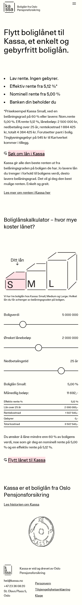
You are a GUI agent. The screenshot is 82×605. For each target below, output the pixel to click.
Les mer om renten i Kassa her (27, 192)
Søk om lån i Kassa (26, 153)
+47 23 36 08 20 (14, 586)
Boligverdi (11, 314)
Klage (39, 595)
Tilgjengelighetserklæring (52, 589)
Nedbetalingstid (16, 361)
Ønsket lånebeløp (17, 337)
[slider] (22, 324)
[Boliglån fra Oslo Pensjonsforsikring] (22, 7)
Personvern (43, 583)
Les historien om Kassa (21, 504)
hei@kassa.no (13, 580)
